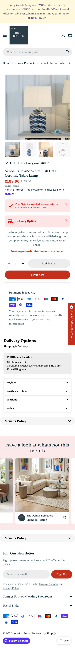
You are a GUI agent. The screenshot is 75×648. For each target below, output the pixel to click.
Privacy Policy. (11, 587)
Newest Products (24, 63)
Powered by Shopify (43, 633)
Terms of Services (48, 583)
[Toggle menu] (5, 35)
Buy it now (37, 274)
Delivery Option (25, 221)
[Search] (67, 52)
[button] (71, 324)
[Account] (63, 35)
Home (6, 63)
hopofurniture (21, 633)
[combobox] (37, 52)
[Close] (66, 203)
